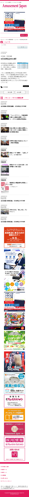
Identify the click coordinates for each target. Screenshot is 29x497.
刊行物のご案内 (5, 466)
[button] (24, 35)
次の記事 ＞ (20, 92)
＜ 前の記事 (8, 92)
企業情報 (4, 475)
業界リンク (4, 472)
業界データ (4, 469)
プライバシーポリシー (7, 481)
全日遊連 (5, 87)
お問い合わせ (5, 478)
